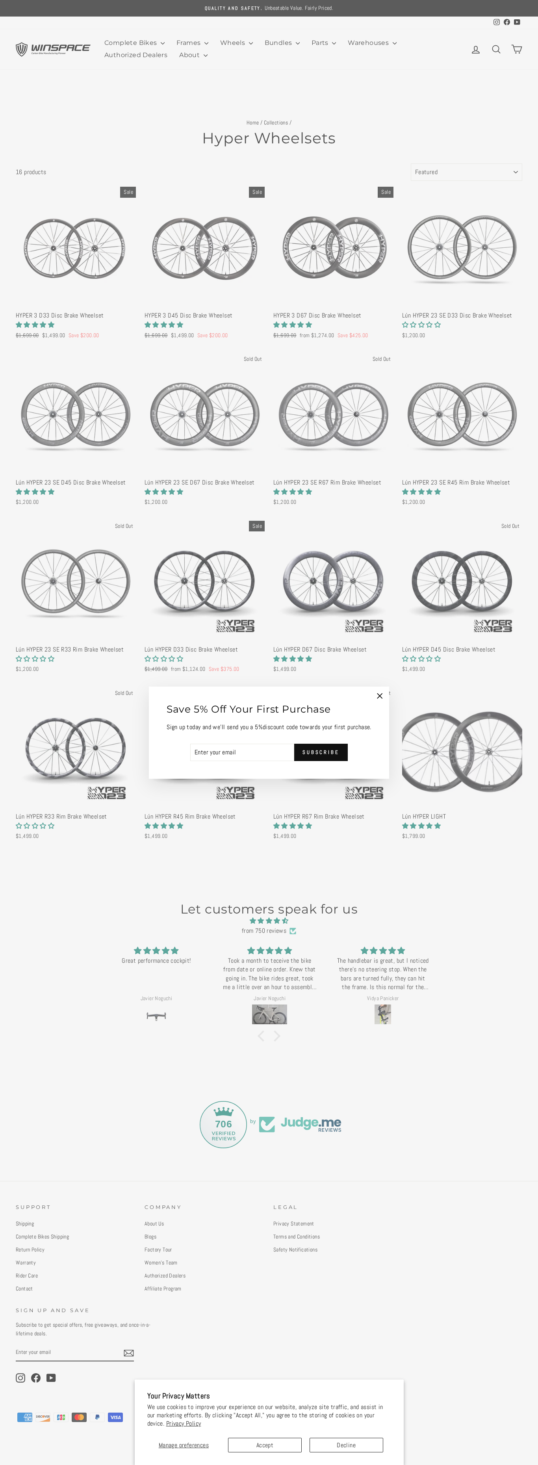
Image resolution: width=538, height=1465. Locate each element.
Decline (346, 1445)
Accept (264, 1445)
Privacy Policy (183, 1423)
